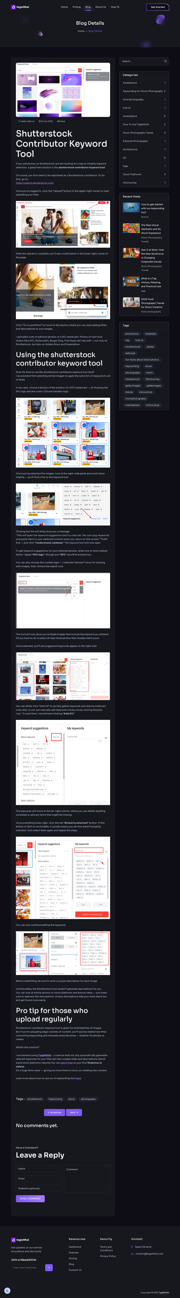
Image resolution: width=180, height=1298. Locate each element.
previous (55, 1112)
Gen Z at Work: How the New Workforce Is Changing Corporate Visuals (152, 255)
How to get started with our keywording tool (152, 208)
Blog (88, 7)
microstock (145, 392)
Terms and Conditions (106, 1248)
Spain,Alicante (143, 1246)
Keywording (55, 1099)
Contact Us (75, 1270)
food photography (135, 398)
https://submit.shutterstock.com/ (35, 183)
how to (139, 340)
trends (129, 392)
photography (88, 1099)
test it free (66, 1062)
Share (62, 121)
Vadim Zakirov (27, 121)
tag (127, 340)
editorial (130, 353)
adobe (150, 346)
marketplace (132, 405)
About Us (100, 7)
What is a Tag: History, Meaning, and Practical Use (151, 282)
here (78, 1078)
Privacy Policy (108, 1256)
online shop (152, 405)
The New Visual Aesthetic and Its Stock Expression (151, 229)
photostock (132, 333)
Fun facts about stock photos (142, 359)
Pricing (77, 7)
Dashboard (75, 1246)
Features (74, 1252)
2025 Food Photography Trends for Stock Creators (152, 303)
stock (71, 1099)
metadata (150, 333)
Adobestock (132, 379)
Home (64, 7)
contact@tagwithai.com (149, 1253)
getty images (132, 385)
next (73, 1112)
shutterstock (34, 1099)
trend (149, 372)
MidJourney (152, 379)
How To (115, 7)
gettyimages (154, 385)
